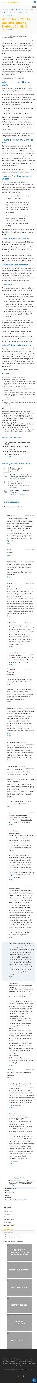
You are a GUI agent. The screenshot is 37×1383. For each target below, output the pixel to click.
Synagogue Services (19, 1270)
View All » (8, 457)
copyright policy (26, 431)
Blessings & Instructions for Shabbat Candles (20, 483)
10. (3, 406)
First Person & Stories (10, 1193)
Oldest (20, 507)
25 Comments (13, 471)
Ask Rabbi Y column (25, 415)
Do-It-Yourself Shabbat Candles (21, 475)
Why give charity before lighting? (16, 452)
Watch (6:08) (13, 494)
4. (2, 387)
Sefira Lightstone (9, 37)
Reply (9, 543)
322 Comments (13, 487)
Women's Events (19, 1340)
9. (2, 402)
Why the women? (11, 449)
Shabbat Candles (7, 13)
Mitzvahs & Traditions (18, 10)
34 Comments (21, 478)
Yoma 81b (14, 381)
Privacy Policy (28, 1369)
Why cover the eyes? (12, 454)
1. (2, 377)
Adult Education (19, 1287)
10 (15, 360)
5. (2, 389)
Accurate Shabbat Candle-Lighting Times (16, 1200)
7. (2, 398)
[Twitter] (18, 1376)
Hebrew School (19, 1305)
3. (2, 381)
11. (3, 408)
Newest (15, 507)
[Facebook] (14, 1376)
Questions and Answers (9, 16)
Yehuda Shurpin (7, 29)
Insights (7, 1190)
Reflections (8, 1197)
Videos (7, 1195)
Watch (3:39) (13, 478)
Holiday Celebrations (19, 1322)
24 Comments (21, 494)
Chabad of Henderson (10, 2)
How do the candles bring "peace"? (17, 446)
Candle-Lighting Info (20, 13)
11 (11, 365)
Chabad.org (14, 1369)
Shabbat (29, 10)
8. (2, 400)
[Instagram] (23, 1376)
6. (2, 392)
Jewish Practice (6, 10)
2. (2, 379)
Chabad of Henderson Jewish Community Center (19, 1252)
